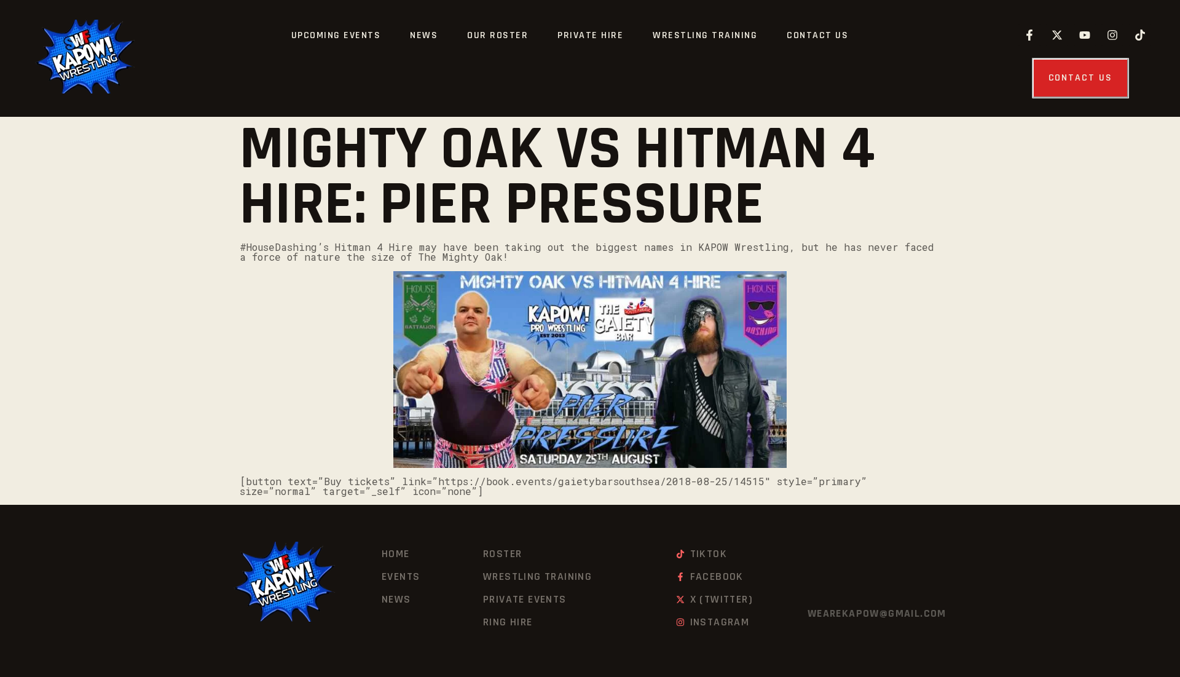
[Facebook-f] (1029, 35)
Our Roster (497, 35)
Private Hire (590, 35)
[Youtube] (1085, 35)
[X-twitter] (1057, 35)
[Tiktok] (1140, 35)
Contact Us (817, 35)
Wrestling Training (705, 35)
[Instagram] (1112, 35)
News (424, 35)
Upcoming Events (336, 35)
